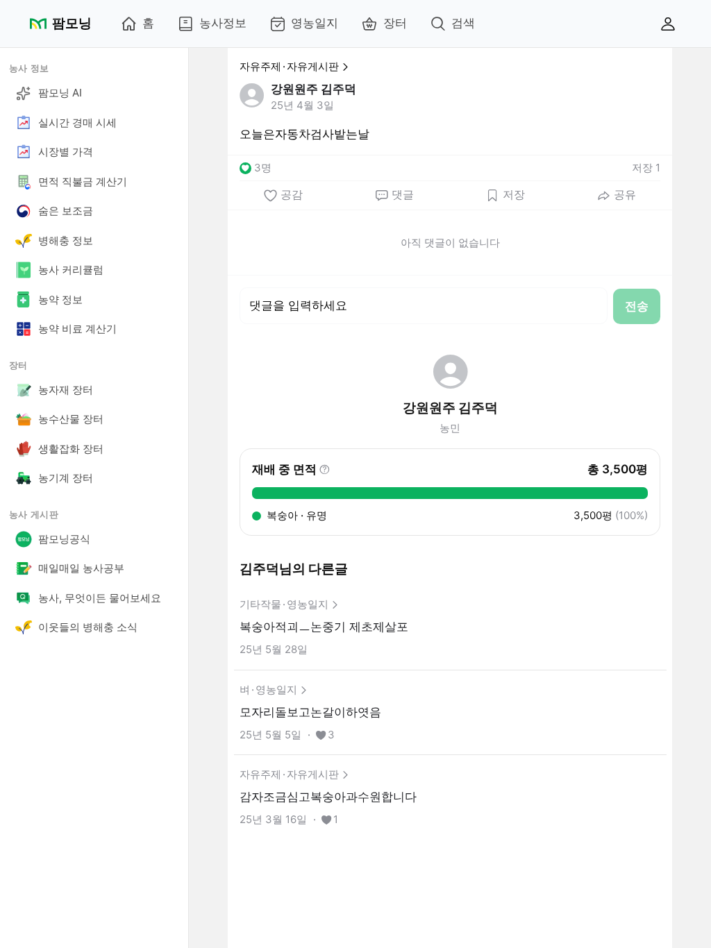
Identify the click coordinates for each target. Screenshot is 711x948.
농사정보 (222, 23)
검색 (463, 23)
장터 (395, 23)
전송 (637, 306)
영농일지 (314, 23)
